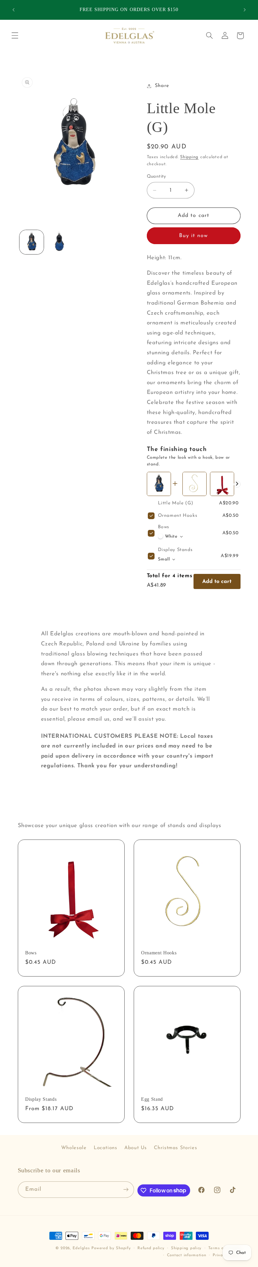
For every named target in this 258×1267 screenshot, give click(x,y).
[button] (15, 35)
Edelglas (82, 1248)
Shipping (189, 157)
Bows (164, 527)
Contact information (186, 1255)
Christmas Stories (175, 1147)
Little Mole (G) (176, 503)
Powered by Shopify (111, 1248)
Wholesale (74, 1147)
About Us (135, 1147)
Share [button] (162, 85)
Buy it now (193, 235)
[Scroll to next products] (237, 484)
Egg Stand (152, 1099)
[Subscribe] (125, 1189)
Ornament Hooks (178, 515)
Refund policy (151, 1248)
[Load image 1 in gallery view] (31, 242)
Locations (105, 1147)
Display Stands (175, 549)
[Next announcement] (244, 9)
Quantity (156, 176)
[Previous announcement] (13, 9)
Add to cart (216, 581)
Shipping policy (186, 1248)
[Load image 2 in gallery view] (59, 242)
